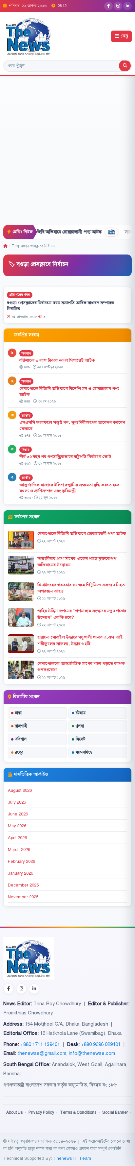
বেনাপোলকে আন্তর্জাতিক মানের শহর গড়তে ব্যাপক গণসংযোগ (81, 666)
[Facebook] (108, 6)
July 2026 (17, 802)
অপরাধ (26, 353)
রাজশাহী (21, 726)
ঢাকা (18, 713)
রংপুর (19, 752)
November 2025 (23, 897)
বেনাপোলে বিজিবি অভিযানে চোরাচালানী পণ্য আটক (45, 232)
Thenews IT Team (72, 1158)
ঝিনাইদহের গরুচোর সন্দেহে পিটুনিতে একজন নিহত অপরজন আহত (81, 588)
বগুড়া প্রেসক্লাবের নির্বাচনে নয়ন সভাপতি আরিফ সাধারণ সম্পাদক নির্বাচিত (60, 306)
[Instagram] (118, 6)
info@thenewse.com (92, 1053)
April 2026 (17, 837)
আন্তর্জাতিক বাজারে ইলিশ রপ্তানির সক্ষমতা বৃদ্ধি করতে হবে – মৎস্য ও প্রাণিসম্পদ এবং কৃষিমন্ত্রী (71, 488)
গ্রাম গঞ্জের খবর (20, 295)
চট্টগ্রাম (81, 713)
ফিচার (25, 450)
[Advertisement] (67, 154)
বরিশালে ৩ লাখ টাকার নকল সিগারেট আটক (57, 360)
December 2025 (23, 885)
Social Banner (115, 1112)
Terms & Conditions (78, 1112)
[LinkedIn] (127, 6)
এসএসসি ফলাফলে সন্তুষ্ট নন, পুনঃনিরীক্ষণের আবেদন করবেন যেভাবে (72, 425)
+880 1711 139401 (40, 1044)
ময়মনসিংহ (84, 752)
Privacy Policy (41, 1112)
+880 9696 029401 (101, 1044)
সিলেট (81, 739)
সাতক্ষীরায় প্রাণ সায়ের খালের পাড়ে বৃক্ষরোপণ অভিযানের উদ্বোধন (76, 562)
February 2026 (21, 861)
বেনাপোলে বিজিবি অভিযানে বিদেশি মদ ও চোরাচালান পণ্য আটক (69, 392)
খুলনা (80, 726)
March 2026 (19, 849)
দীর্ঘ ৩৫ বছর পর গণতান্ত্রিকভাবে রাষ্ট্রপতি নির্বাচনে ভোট (65, 456)
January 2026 (20, 873)
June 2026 (18, 814)
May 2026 (17, 826)
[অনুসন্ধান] (125, 66)
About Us (14, 1112)
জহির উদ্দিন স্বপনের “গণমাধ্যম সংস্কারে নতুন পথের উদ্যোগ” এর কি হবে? (81, 614)
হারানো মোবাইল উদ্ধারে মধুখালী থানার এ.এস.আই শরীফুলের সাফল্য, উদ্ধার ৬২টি (80, 640)
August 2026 (20, 790)
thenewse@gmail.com (41, 1053)
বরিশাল (21, 739)
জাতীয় (26, 415)
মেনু (124, 36)
